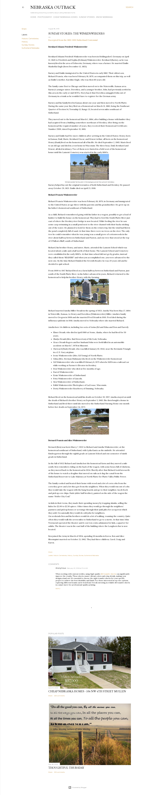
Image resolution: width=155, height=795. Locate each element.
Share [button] (24, 29)
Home (33, 17)
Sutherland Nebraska (30, 48)
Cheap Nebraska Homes (65, 17)
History (25, 42)
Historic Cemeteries (30, 38)
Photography (45, 17)
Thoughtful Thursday (66, 768)
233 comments (59, 696)
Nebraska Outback (52, 7)
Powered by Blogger (79, 787)
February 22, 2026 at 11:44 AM (77, 568)
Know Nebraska (104, 17)
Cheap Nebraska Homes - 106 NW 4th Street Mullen (87, 691)
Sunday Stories (87, 17)
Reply (58, 588)
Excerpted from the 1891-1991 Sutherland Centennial (72, 40)
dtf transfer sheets (108, 574)
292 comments (59, 772)
